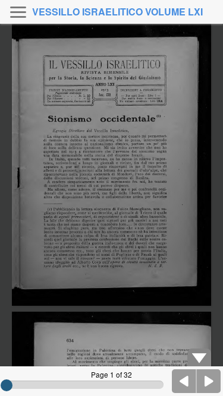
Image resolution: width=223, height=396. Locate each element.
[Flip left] (184, 381)
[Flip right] (209, 381)
